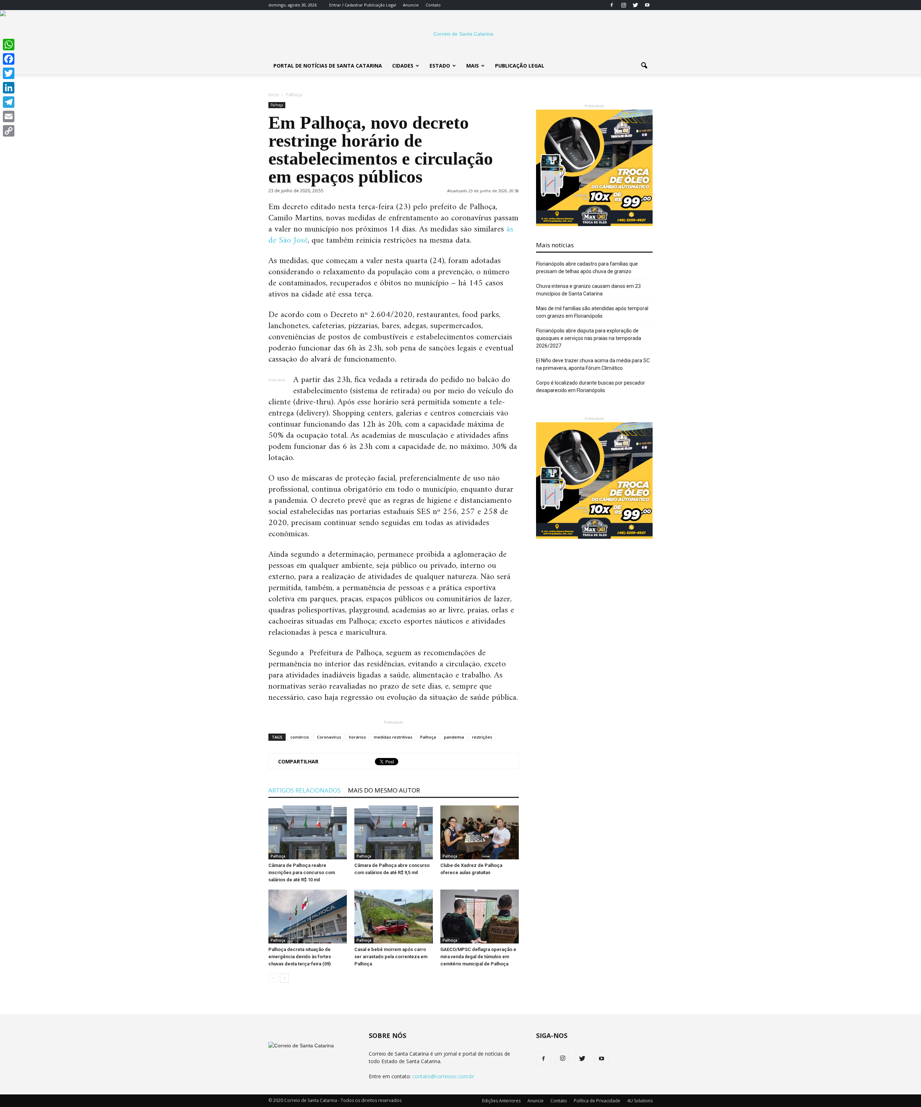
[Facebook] (611, 5)
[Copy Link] (8, 131)
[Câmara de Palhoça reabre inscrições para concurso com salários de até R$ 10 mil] (307, 832)
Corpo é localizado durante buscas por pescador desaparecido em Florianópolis (590, 386)
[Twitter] (635, 5)
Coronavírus (329, 737)
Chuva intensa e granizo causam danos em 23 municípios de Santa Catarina (588, 290)
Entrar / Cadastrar (346, 5)
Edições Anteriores (501, 1101)
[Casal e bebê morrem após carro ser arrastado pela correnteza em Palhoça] (393, 916)
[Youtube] (647, 5)
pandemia (454, 737)
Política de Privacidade (597, 1101)
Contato (433, 5)
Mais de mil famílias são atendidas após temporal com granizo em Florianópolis (592, 312)
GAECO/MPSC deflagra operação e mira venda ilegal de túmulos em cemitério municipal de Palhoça (478, 956)
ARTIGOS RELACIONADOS (304, 790)
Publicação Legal (379, 5)
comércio (299, 737)
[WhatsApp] (8, 44)
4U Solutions (640, 1101)
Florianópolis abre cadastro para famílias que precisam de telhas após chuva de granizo (587, 267)
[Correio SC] (460, 33)
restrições (482, 737)
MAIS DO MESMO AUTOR (384, 790)
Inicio (273, 95)
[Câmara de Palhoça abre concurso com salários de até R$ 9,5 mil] (393, 832)
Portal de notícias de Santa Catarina (327, 65)
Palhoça (277, 104)
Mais (472, 65)
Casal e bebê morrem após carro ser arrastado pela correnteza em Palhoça (390, 956)
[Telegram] (8, 102)
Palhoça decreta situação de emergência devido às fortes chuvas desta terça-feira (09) (299, 956)
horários (357, 737)
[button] (644, 65)
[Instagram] (623, 5)
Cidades (402, 65)
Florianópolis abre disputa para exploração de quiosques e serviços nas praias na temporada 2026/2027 (588, 338)
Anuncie (411, 5)
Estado (440, 65)
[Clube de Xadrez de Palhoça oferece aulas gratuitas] (479, 832)
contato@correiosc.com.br (443, 1076)
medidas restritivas (393, 737)
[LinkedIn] (8, 88)
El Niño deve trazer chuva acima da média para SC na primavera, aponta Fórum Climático (593, 364)
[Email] (8, 116)
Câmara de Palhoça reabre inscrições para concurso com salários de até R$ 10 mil (301, 872)
